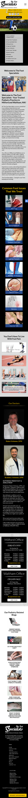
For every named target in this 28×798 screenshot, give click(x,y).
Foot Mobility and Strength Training (14, 682)
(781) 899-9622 (17, 12)
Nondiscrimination (16, 790)
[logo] (9, 4)
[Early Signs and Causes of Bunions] (14, 691)
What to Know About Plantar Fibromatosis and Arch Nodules (14, 715)
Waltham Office (13, 753)
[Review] (18, 14)
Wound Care (10, 44)
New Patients (12, 758)
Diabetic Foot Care (11, 58)
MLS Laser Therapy (11, 50)
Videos (11, 760)
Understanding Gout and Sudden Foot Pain (14, 631)
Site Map (10, 790)
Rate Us (11, 763)
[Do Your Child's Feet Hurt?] (14, 640)
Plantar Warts (10, 60)
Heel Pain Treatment (12, 40)
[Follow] (12, 14)
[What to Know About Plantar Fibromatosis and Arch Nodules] (14, 707)
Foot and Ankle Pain (12, 42)
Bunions (9, 54)
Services (11, 755)
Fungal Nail (10, 56)
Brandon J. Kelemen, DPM (14, 477)
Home (10, 747)
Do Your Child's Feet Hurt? (15, 647)
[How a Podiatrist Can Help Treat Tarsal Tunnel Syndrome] (14, 656)
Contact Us (12, 764)
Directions (14, 566)
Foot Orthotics (10, 48)
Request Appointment (14, 17)
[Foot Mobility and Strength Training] (14, 675)
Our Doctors (12, 748)
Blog (10, 761)
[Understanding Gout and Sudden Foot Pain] (14, 623)
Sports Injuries (10, 52)
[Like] (10, 14)
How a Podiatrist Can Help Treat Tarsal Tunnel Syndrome (14, 665)
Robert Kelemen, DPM (14, 441)
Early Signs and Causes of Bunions (14, 697)
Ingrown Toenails (11, 46)
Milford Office (13, 752)
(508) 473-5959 (17, 10)
